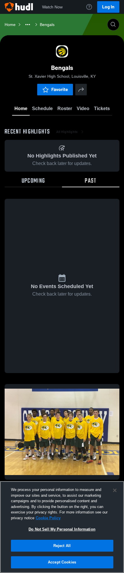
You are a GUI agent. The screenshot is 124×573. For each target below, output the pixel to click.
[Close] (114, 490)
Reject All (62, 546)
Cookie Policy (48, 518)
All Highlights (67, 132)
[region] (62, 527)
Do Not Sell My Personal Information (62, 529)
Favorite (59, 89)
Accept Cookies (62, 562)
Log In (108, 7)
